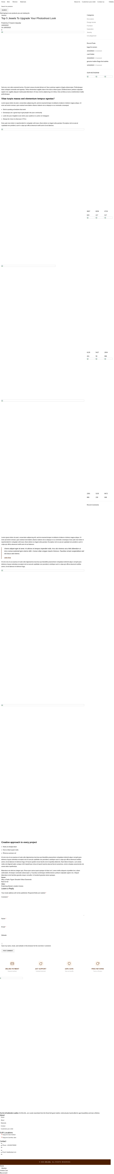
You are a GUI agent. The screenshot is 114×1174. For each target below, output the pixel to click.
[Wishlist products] (107, 2)
